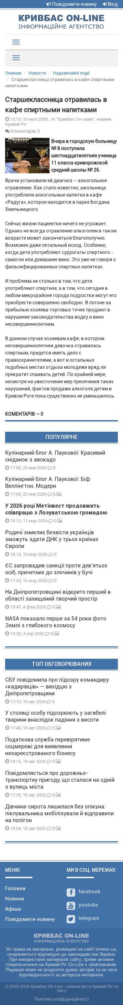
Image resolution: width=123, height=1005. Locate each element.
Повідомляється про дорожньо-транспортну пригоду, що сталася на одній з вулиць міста (59, 780)
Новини (14, 899)
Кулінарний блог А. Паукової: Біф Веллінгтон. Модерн (47, 482)
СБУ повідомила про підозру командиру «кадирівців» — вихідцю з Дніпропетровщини (57, 686)
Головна (15, 888)
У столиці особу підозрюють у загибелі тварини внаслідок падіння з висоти (55, 716)
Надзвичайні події (71, 73)
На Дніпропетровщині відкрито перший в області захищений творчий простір (58, 595)
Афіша (13, 909)
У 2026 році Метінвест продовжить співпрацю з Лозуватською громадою (56, 509)
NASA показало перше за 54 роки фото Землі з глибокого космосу (55, 622)
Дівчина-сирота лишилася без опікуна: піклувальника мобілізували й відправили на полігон (59, 813)
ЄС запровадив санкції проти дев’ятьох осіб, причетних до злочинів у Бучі (56, 569)
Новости (37, 73)
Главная (13, 73)
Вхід (112, 4)
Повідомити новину (74, 4)
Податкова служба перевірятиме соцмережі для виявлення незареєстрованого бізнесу (47, 746)
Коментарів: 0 (25, 131)
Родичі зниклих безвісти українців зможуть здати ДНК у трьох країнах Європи (51, 539)
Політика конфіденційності (61, 999)
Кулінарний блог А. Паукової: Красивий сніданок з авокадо (55, 456)
